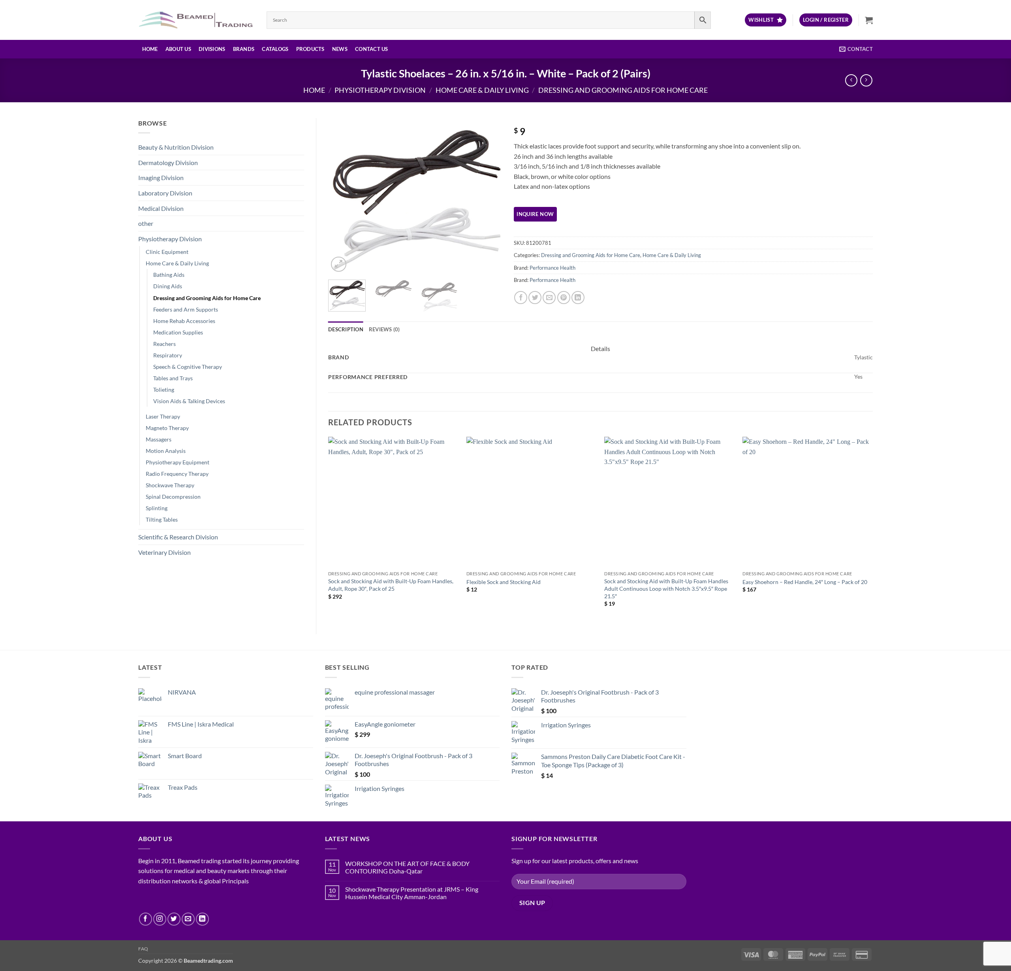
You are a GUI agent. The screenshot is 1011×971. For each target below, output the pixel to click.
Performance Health (552, 268)
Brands (244, 49)
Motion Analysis (166, 450)
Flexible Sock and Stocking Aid (503, 581)
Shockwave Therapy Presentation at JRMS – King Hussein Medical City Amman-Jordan (411, 892)
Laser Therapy (163, 416)
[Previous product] (866, 80)
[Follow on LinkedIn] (202, 919)
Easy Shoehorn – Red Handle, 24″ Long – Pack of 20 (804, 581)
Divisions (212, 49)
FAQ (143, 949)
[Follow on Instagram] (159, 919)
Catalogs (275, 49)
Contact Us (371, 49)
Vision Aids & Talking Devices (189, 401)
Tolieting (163, 389)
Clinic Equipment (167, 251)
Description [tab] (345, 329)
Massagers (158, 439)
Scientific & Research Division (178, 537)
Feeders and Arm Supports (185, 309)
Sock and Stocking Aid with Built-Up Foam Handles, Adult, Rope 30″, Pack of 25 (390, 585)
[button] (825, 19)
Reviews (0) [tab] (384, 329)
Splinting (156, 508)
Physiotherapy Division (380, 90)
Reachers (164, 343)
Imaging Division (161, 177)
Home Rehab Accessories (184, 320)
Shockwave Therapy (170, 485)
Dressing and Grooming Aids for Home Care (623, 90)
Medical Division (161, 208)
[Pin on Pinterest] (563, 297)
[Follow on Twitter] (173, 919)
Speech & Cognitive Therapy (187, 366)
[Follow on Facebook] (145, 919)
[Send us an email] (188, 919)
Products (310, 49)
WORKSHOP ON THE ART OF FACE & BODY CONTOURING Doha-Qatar (407, 867)
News (340, 49)
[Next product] (851, 80)
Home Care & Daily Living (482, 90)
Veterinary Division (164, 552)
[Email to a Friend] (549, 297)
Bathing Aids (168, 274)
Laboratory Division (165, 193)
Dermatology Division (168, 162)
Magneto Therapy (167, 427)
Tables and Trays (173, 378)
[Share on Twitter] (534, 297)
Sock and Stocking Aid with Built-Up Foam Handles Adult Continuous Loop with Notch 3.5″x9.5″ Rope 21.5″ (666, 588)
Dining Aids (167, 286)
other (145, 223)
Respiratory (167, 355)
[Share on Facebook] (520, 297)
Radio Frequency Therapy (177, 473)
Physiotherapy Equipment (177, 462)
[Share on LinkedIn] (577, 297)
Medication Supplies (178, 332)
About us (178, 49)
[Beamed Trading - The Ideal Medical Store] (196, 20)
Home (150, 49)
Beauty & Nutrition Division (176, 147)
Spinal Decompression (173, 496)
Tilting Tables (162, 519)
